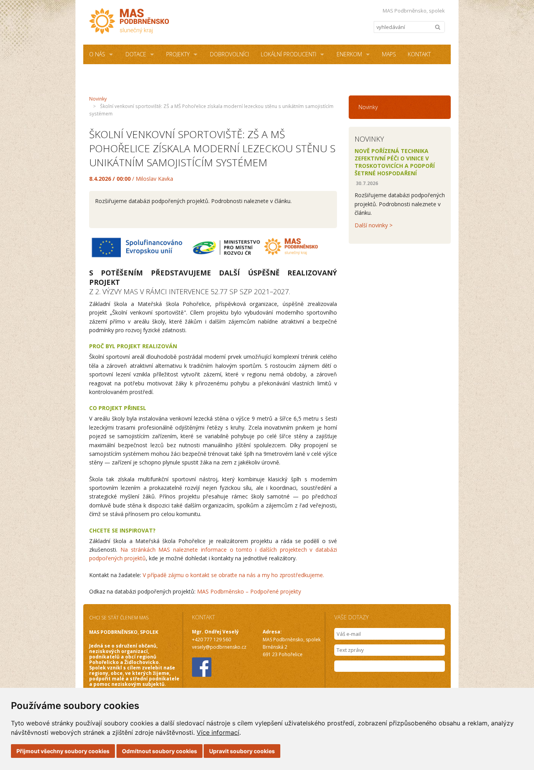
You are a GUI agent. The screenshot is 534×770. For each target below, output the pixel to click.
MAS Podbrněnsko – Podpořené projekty (249, 591)
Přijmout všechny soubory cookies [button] (62, 751)
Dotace (135, 54)
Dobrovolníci (229, 54)
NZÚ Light (171, 73)
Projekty (178, 54)
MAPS (389, 54)
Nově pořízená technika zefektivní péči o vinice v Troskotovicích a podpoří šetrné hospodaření (395, 162)
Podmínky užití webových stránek (244, 73)
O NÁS (97, 54)
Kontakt (419, 54)
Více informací (218, 732)
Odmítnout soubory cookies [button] (159, 751)
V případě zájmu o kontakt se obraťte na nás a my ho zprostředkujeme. (233, 575)
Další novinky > (373, 225)
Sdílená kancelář (113, 73)
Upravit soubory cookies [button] (242, 751)
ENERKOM (349, 54)
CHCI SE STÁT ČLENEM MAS (119, 617)
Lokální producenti (288, 54)
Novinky (98, 98)
